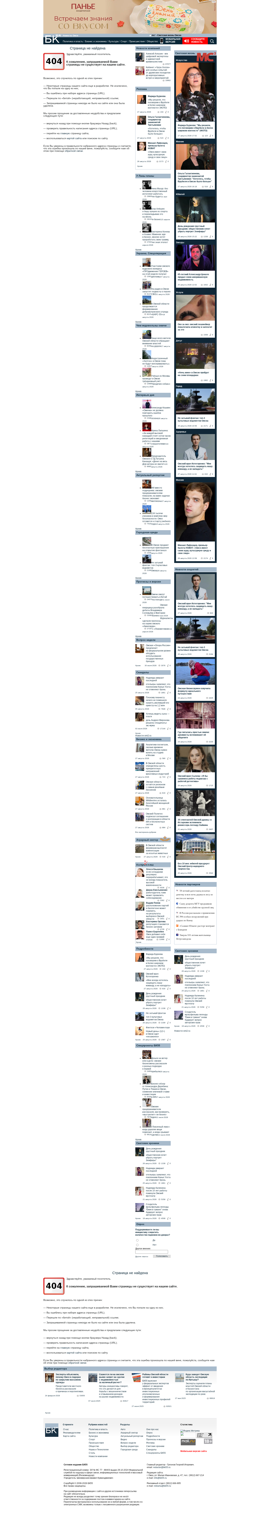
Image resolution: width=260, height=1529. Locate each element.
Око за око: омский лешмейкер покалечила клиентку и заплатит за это (195, 327)
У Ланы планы (145, 175)
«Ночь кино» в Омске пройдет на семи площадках (193, 373)
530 (163, 857)
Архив (139, 166)
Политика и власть (73, 41)
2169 (163, 1023)
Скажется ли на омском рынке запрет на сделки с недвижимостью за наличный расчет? (111, 1378)
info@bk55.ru (160, 1478)
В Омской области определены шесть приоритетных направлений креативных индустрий (157, 768)
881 (163, 809)
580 (163, 758)
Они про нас (152, 1429)
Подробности (144, 948)
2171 (206, 426)
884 (163, 827)
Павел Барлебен (155, 931)
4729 (162, 929)
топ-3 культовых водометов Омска (154, 1018)
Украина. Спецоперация (151, 253)
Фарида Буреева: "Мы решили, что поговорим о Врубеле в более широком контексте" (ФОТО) (195, 128)
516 (206, 187)
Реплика (142, 89)
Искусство (181, 60)
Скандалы (142, 672)
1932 (206, 285)
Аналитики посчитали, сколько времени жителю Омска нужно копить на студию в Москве (157, 750)
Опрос (149, 1433)
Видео (124, 1439)
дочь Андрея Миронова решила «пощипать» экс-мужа (157, 723)
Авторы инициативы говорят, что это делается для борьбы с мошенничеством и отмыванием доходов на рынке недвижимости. (113, 1391)
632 (206, 474)
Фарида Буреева (154, 954)
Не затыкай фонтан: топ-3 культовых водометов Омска (193, 419)
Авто (123, 1429)
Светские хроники (147, 1143)
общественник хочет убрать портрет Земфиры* (156, 1002)
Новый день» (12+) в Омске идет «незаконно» (155, 1034)
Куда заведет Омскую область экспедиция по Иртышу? (197, 1377)
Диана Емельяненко (156, 890)
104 (163, 969)
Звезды (180, 242)
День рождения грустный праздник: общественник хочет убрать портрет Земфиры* (194, 229)
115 (206, 136)
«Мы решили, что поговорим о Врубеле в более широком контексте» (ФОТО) (156, 962)
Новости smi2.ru (143, 735)
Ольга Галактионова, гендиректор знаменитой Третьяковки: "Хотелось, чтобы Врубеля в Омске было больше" (195, 177)
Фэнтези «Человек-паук (158, 1027)
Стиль (92, 1453)
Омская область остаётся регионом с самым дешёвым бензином (155, 786)
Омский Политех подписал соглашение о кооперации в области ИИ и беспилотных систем (158, 819)
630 (163, 989)
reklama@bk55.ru (162, 1486)
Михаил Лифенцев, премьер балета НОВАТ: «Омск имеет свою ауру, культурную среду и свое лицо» (194, 549)
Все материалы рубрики (145, 832)
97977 (168, 64)
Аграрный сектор (147, 839)
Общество (152, 41)
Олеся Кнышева (154, 869)
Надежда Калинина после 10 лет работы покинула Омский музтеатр (156, 1192)
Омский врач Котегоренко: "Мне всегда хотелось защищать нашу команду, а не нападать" (195, 466)
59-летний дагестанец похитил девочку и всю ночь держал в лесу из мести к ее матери (194, 894)
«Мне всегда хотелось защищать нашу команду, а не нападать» (158, 983)
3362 (162, 900)
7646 (163, 709)
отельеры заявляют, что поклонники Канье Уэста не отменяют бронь (158, 687)
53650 (82, 1396)
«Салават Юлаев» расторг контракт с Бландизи (195, 928)
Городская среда (147, 532)
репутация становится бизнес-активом (157, 925)
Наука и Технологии (99, 1449)
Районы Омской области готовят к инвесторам (155, 1375)
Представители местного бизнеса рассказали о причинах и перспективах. (70, 1389)
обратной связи (74, 150)
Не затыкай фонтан (156, 1013)
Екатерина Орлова (156, 921)
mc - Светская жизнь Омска (166, 35)
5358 (163, 1199)
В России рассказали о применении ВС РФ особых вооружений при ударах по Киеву (195, 917)
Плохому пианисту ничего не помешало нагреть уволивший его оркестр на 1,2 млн (157, 701)
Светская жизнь (185, 53)
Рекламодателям (71, 1433)
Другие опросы (141, 1256)
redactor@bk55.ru (162, 1467)
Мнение (180, 141)
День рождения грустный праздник (155, 994)
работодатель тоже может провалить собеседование (156, 895)
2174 (206, 558)
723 (163, 777)
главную (65, 133)
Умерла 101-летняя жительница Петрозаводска (193, 937)
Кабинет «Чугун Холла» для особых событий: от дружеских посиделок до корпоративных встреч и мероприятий (158, 72)
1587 (163, 1040)
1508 (206, 335)
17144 (162, 729)
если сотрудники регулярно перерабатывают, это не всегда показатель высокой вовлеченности (157, 878)
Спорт (124, 41)
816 (163, 793)
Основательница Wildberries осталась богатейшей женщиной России (157, 802)
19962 (168, 80)
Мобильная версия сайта (193, 1451)
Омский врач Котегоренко (152, 975)
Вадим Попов (153, 903)
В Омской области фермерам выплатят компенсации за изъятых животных (157, 849)
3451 (162, 919)
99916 (212, 1398)
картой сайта (74, 138)
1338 (163, 1008)
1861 (163, 693)
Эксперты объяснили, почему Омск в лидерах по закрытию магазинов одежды (68, 1378)
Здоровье (181, 432)
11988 (161, 939)
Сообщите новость (198, 40)
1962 (206, 380)
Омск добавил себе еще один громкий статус (155, 937)
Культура (114, 41)
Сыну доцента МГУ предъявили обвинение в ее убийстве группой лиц (195, 905)
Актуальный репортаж (150, 475)
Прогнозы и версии (148, 581)
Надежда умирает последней (155, 679)
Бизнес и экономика (95, 41)
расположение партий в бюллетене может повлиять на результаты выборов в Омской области (157, 912)
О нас (66, 1429)
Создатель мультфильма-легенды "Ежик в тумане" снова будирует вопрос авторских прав (157, 1209)
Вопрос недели (145, 639)
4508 (163, 1218)
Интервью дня (145, 395)
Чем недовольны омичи (151, 325)
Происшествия (137, 41)
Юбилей (180, 194)
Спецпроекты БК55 (148, 1045)
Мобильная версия (173, 40)
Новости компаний (148, 48)
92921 (169, 1406)
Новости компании (98, 1456)
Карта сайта (69, 1436)
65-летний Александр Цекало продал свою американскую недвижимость (193, 277)
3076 (163, 665)
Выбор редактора (55, 1368)
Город (179, 386)
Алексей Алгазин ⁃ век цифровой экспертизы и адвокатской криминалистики (157, 57)
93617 (125, 1401)
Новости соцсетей (186, 569)
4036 (162, 888)
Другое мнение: (143, 1248)
